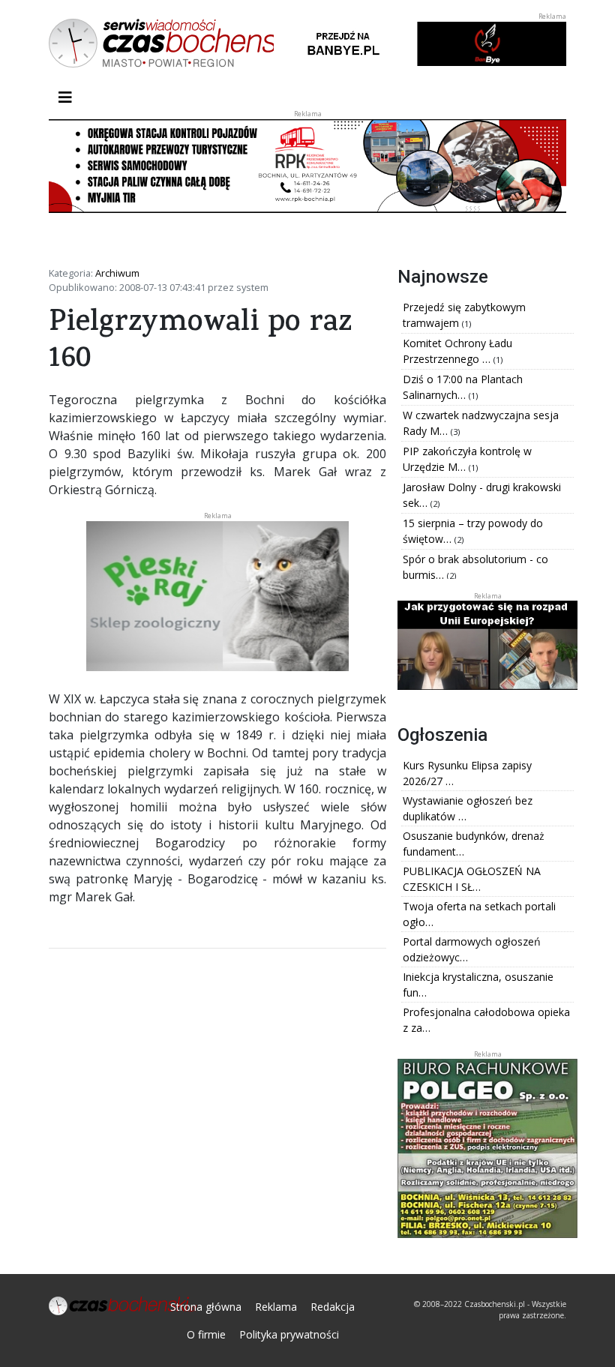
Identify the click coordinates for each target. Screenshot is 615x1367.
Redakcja (332, 1307)
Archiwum (117, 273)
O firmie (206, 1334)
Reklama (276, 1307)
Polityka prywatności (289, 1334)
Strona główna (206, 1307)
